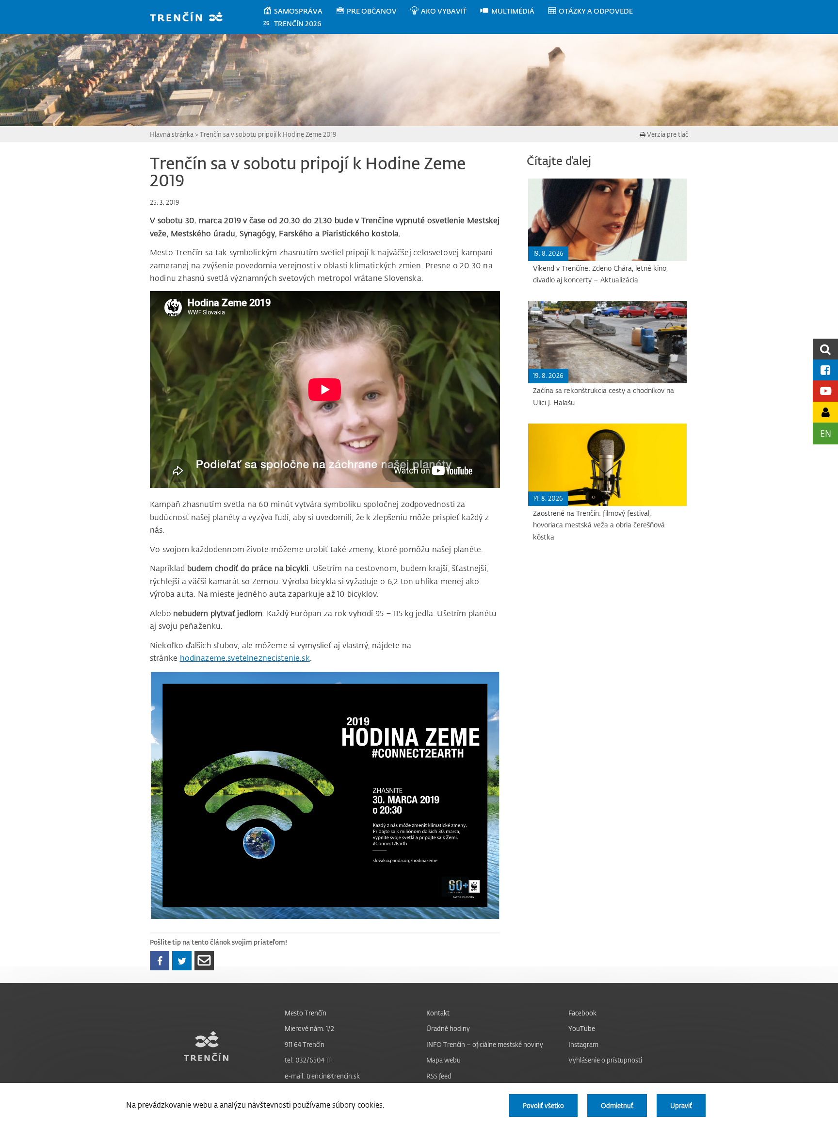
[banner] (191, 18)
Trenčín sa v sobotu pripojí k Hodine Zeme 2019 (268, 134)
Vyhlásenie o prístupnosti (605, 1060)
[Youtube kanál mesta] (825, 390)
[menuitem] (299, 11)
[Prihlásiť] (825, 412)
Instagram (583, 1044)
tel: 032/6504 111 (308, 1060)
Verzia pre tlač (666, 134)
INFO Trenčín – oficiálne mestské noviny (484, 1044)
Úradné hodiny (448, 1028)
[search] (825, 349)
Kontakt (438, 1013)
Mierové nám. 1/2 (309, 1028)
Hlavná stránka (171, 134)
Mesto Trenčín (305, 1013)
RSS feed (438, 1076)
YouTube (581, 1028)
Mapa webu (443, 1060)
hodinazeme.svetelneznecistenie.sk (245, 658)
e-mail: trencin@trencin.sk (322, 1076)
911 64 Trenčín (304, 1044)
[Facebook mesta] (825, 370)
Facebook (582, 1013)
